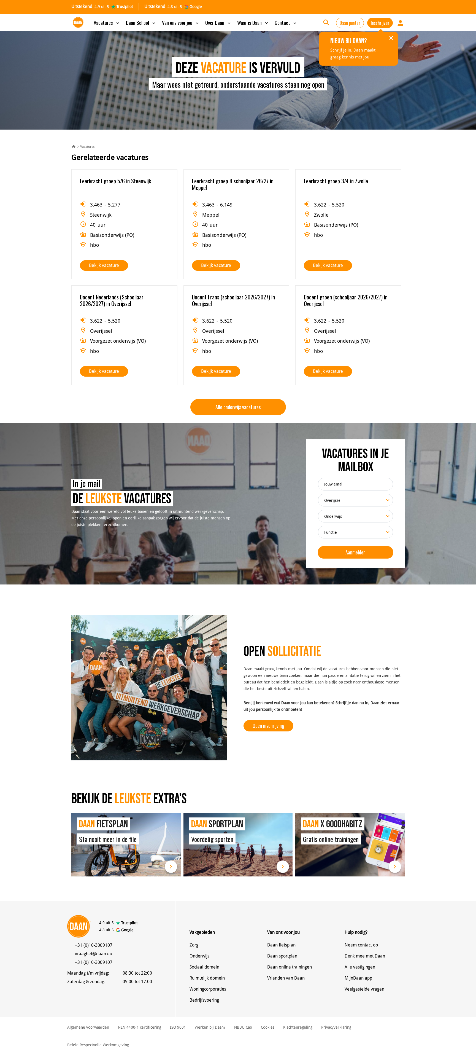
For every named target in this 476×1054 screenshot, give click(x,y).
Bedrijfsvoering (204, 1000)
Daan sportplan (282, 956)
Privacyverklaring (336, 1027)
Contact (286, 22)
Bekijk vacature (104, 265)
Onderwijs (199, 956)
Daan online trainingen (289, 967)
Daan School (141, 22)
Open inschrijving (268, 725)
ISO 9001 (178, 1027)
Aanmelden (355, 552)
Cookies (267, 1027)
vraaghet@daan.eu (93, 953)
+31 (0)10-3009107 (93, 945)
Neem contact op (361, 945)
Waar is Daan (253, 22)
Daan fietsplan (281, 945)
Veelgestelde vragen (364, 989)
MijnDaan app (358, 978)
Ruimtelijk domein (207, 978)
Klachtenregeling (297, 1027)
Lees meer (126, 844)
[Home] (73, 147)
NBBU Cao (243, 1027)
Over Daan (218, 22)
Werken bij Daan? (210, 1027)
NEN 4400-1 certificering (139, 1027)
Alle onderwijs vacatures (238, 407)
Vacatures (107, 22)
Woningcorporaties (208, 989)
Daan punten (350, 23)
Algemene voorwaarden (88, 1027)
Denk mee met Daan (365, 956)
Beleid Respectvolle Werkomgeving (98, 1045)
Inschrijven (380, 23)
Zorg (194, 945)
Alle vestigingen (360, 967)
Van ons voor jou (181, 22)
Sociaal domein (204, 967)
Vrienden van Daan (286, 978)
